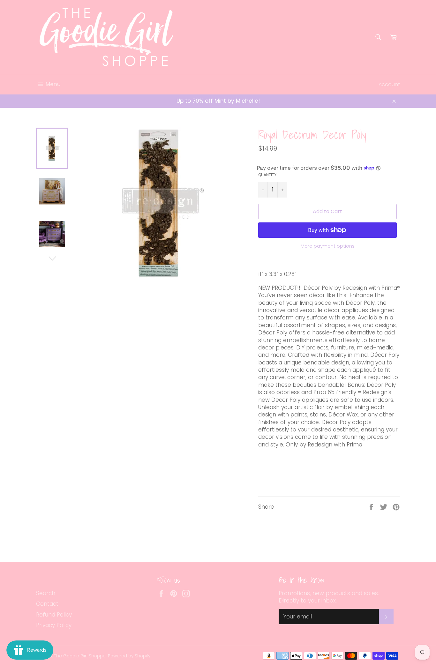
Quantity (267, 174)
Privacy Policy (53, 625)
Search (45, 593)
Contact (47, 604)
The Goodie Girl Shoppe (80, 656)
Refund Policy (54, 614)
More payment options (328, 246)
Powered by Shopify (129, 656)
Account (389, 84)
